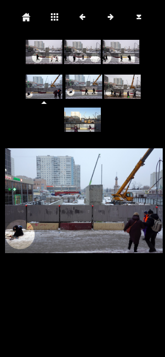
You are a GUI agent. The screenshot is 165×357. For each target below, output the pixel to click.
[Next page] (114, 201)
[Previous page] (35, 201)
